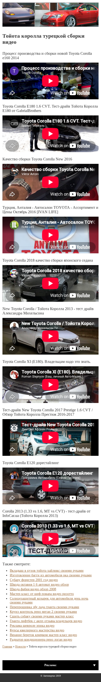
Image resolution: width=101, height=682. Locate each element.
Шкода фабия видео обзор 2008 (33, 589)
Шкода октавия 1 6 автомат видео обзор (39, 584)
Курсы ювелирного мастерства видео (37, 630)
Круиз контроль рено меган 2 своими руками (43, 612)
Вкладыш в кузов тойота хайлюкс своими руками (47, 570)
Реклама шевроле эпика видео (32, 625)
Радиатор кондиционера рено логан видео (41, 639)
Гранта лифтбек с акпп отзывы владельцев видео (46, 621)
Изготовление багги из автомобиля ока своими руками (51, 575)
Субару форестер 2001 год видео (34, 580)
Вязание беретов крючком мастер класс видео (43, 635)
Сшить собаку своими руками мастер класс (42, 616)
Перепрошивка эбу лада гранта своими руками (44, 607)
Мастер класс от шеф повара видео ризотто (42, 594)
